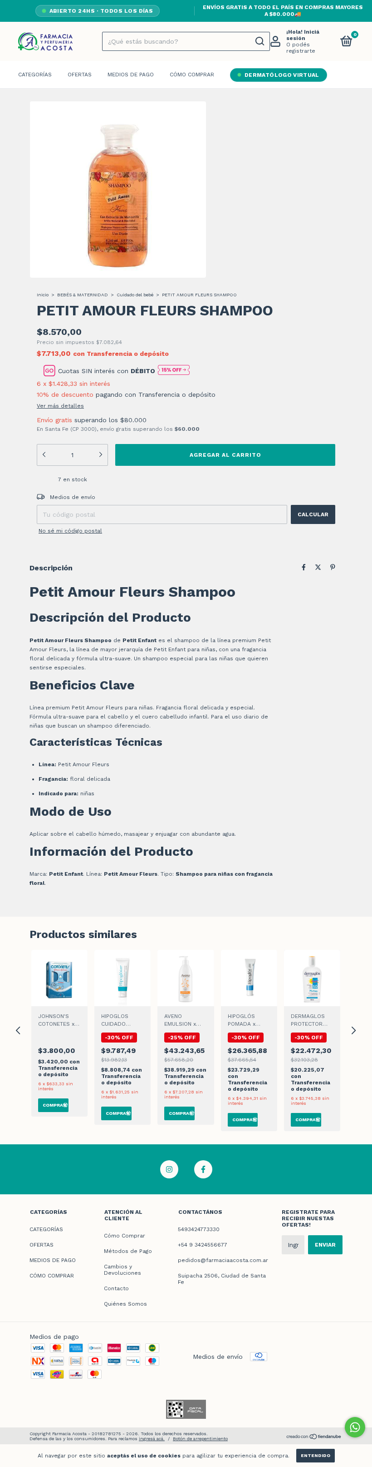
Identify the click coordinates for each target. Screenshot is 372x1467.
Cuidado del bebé (135, 294)
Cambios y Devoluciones (122, 1269)
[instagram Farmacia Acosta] (169, 1169)
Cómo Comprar (124, 1235)
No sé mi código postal (70, 531)
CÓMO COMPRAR (192, 74)
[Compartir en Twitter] (318, 567)
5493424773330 (199, 1229)
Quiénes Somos (125, 1304)
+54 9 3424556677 (202, 1245)
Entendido (315, 1455)
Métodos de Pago (128, 1251)
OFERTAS (80, 74)
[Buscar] (259, 41)
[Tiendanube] (314, 1437)
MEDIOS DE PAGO (131, 74)
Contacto (116, 1288)
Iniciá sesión (302, 35)
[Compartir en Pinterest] (332, 567)
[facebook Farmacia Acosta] (203, 1169)
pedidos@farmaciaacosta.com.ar (223, 1260)
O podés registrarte (300, 47)
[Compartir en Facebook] (304, 567)
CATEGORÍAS (35, 74)
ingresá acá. (152, 1438)
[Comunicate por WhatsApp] (355, 1427)
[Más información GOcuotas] (174, 370)
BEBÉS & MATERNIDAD (82, 294)
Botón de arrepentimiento (200, 1438)
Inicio (43, 294)
